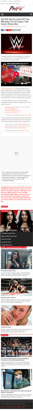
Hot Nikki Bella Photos (6, 245)
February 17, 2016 (26, 115)
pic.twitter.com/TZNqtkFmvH (12, 112)
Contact (23, 407)
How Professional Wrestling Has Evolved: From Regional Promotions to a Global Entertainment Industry (15, 359)
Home (2, 405)
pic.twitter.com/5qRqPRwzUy (20, 127)
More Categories (16, 3)
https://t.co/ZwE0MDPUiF (11, 108)
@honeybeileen (23, 124)
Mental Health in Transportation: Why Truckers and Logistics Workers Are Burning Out (16, 391)
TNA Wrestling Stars (10, 407)
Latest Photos (4, 1)
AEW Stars (3, 3)
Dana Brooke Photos (6, 242)
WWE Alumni (9, 3)
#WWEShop (8, 110)
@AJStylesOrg (8, 107)
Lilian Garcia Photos (6, 239)
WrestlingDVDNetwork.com (8, 88)
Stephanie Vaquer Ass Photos (8, 297)
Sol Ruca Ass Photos (6, 327)
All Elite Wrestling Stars (26, 405)
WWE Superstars (17, 1)
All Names (10, 1)
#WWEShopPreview (16, 110)
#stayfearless (8, 127)
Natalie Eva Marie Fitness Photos (9, 236)
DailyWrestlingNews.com (9, 26)
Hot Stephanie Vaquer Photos (8, 233)
